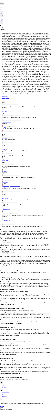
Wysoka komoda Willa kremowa (6, 209)
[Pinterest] (2, 406)
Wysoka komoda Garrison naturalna (6, 122)
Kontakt (3, 385)
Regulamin (3, 395)
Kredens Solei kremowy (5, 160)
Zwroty (3, 394)
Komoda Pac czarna (4, 138)
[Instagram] (1, 406)
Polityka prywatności (4, 396)
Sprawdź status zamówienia (5, 392)
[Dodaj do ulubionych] (2, 103)
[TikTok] (3, 406)
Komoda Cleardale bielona (5, 111)
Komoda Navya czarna (5, 149)
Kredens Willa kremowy (5, 225)
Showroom (3, 386)
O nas (2, 384)
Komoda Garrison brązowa (5, 127)
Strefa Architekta (4, 387)
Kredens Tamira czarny (5, 198)
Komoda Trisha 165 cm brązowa (6, 187)
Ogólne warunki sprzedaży (5, 393)
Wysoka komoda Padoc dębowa (6, 176)
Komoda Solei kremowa (5, 171)
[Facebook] (0, 406)
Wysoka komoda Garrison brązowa (6, 116)
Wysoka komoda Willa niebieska (6, 220)
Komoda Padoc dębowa (5, 182)
